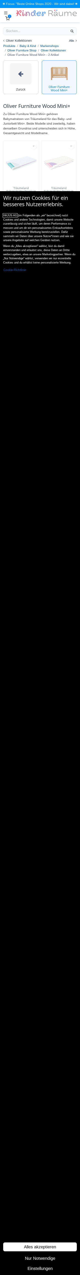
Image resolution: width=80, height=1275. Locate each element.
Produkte (9, 46)
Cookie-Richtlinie (14, 270)
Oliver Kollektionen (53, 50)
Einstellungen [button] (40, 1268)
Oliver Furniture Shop (21, 50)
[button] (34, 146)
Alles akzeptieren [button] (40, 1247)
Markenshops (49, 46)
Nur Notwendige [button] (40, 1258)
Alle (72, 40)
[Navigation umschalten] (5, 12)
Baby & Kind (28, 46)
